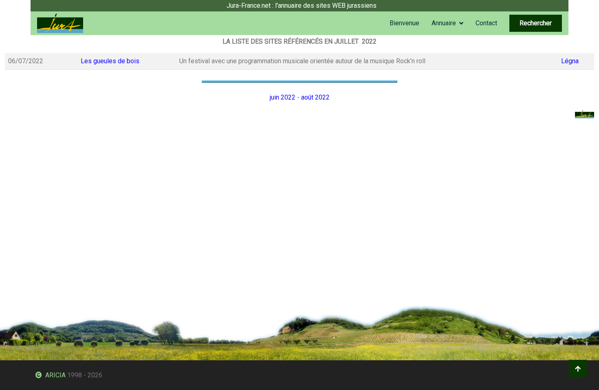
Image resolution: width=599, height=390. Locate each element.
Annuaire (444, 23)
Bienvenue (404, 23)
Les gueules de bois (110, 61)
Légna (570, 61)
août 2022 (315, 97)
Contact (486, 23)
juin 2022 (282, 97)
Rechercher (536, 23)
